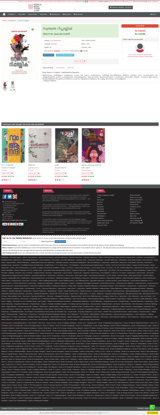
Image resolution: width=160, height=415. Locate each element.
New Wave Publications (38, 296)
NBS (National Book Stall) (133, 294)
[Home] (4, 14)
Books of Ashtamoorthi (43, 364)
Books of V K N (132, 328)
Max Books (29, 294)
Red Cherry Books (137, 304)
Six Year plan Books (70, 309)
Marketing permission (47, 241)
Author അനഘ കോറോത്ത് (133, 39)
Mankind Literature (86, 170)
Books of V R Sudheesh (68, 336)
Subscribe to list (60, 241)
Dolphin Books (102, 270)
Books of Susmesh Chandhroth (99, 333)
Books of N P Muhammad (60, 364)
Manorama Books (118, 291)
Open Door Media (145, 296)
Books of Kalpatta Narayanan (126, 385)
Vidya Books (45, 317)
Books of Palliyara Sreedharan (67, 323)
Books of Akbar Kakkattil (75, 328)
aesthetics (140, 257)
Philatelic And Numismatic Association (59, 301)
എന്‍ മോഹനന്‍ (33, 168)
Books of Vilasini (30, 346)
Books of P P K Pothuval (19, 372)
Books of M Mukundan (16, 325)
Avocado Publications (111, 260)
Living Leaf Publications (49, 288)
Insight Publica (5, 281)
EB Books (4, 273)
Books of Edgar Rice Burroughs (87, 359)
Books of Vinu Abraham (142, 393)
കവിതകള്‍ (11, 20)
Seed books (18, 309)
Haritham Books (148, 275)
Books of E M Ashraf (90, 398)
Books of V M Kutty (108, 388)
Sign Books (27, 309)
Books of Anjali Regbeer (21, 388)
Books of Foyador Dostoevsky (72, 398)
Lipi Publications (30, 288)
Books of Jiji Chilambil (108, 377)
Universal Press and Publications (123, 314)
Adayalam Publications (90, 257)
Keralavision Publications (59, 286)
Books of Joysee (148, 331)
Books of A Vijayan (133, 357)
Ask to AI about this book (65, 55)
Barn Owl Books (148, 260)
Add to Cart (78, 61)
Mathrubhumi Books (148, 291)
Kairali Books (32, 283)
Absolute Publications (75, 257)
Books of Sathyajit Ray (36, 372)
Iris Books (34, 281)
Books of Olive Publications (149, 351)
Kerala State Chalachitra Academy (40, 286)
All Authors (21, 1)
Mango (60, 291)
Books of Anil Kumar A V (18, 338)
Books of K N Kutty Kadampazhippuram (94, 367)
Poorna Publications (96, 301)
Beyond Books (11, 262)
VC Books (14, 317)
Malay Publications (116, 288)
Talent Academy (133, 312)
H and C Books (111, 275)
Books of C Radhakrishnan (84, 325)
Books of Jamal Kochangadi (55, 351)
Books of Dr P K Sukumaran (51, 336)
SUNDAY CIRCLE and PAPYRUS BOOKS (115, 312)
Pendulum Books (31, 301)
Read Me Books (126, 304)
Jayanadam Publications (97, 281)
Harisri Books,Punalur (135, 275)
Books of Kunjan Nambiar (151, 364)
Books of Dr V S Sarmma (143, 359)
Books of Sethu (153, 344)
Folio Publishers (105, 273)
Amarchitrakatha (149, 257)
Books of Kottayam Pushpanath (87, 331)
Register (149, 1)
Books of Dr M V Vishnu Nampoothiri (121, 362)
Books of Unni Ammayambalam (71, 388)
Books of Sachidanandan (69, 349)
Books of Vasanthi (146, 357)
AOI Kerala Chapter (15, 257)
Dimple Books (38, 270)
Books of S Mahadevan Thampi (90, 369)
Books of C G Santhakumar (77, 377)
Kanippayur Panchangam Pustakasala (87, 283)
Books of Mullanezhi (125, 369)
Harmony (4, 278)
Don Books (112, 270)
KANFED (72, 283)
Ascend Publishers (45, 260)
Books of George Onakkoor (52, 372)
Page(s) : (47, 47)
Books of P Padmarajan (84, 336)
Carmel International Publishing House (92, 265)
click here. (5, 250)
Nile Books (50, 296)
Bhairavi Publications (23, 262)
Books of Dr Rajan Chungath (36, 351)
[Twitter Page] (10, 198)
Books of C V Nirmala (87, 372)
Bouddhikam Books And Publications (32, 265)
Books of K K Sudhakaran (151, 333)
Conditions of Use (135, 207)
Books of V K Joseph (32, 375)
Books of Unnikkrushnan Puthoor (82, 354)
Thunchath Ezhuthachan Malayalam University (52, 314)
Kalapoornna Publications (45, 283)
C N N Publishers (74, 265)
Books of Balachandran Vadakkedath (29, 398)
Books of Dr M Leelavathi (101, 357)
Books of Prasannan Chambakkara (55, 380)
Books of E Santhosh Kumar (17, 359)
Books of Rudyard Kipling (108, 375)
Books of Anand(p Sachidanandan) (129, 338)
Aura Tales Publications (68, 260)
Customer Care (85, 1)
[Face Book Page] (4, 198)
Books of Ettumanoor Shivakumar (26, 328)
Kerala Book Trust (140, 283)
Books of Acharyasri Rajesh (33, 325)
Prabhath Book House (110, 301)
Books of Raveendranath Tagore (142, 325)
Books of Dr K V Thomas (13, 364)
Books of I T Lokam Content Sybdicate (58, 344)
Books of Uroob (46, 331)
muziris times (74, 294)
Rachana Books (95, 304)
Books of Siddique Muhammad (37, 369)
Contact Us (70, 1)
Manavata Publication (39, 291)
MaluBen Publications (15, 291)
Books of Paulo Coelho (52, 359)
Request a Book (62, 1)
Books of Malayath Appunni (115, 346)
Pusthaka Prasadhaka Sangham (57, 304)
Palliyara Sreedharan (65, 299)
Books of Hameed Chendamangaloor (45, 377)
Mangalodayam (52, 291)
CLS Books (33, 268)
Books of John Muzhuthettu (76, 395)
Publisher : (52, 40)
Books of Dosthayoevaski (35, 359)
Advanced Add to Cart (50, 1)
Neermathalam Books (14, 296)
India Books (85, 278)
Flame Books (95, 273)
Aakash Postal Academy (46, 257)
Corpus (63, 268)
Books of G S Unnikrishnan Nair (32, 393)
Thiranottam (33, 314)
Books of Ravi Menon (78, 344)
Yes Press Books (72, 319)
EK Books (18, 273)
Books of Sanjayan (145, 341)
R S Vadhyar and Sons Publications (79, 304)
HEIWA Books (25, 278)
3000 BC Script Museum (29, 257)
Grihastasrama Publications (97, 275)
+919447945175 (92, 1)
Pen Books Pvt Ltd (19, 301)
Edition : (85, 44)
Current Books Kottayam (82, 268)
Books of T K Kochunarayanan (52, 398)
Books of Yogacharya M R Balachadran (63, 390)
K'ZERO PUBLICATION (20, 283)
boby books (105, 262)
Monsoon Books (63, 294)
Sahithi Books (43, 306)
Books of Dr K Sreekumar (32, 331)
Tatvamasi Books (144, 312)
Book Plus (140, 262)
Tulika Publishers (95, 314)
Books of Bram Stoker (141, 362)
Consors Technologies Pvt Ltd (44, 408)
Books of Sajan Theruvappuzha (47, 367)
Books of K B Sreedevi (49, 338)
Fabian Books (57, 273)
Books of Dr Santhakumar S (27, 367)
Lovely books (81, 288)
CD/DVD (107, 265)
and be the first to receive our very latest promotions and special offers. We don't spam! (44, 238)
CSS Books (70, 268)
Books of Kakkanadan (132, 341)
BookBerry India (6, 265)
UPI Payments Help (135, 223)
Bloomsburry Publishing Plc (78, 262)
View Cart (100, 202)
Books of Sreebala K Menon (142, 375)
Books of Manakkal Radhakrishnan (146, 395)
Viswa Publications (133, 317)
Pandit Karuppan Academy (96, 299)
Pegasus (9, 301)
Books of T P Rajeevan (134, 364)
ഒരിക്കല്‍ (31, 165)
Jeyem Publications (124, 281)
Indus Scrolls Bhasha (149, 278)
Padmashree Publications (50, 299)
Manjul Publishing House (71, 291)
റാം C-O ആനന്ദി (7, 165)
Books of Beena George (14, 385)
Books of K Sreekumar (24, 380)
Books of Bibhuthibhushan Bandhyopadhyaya (35, 341)
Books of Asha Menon (139, 349)
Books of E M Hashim (72, 351)
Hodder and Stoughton (63, 278)
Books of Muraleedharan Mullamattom (91, 338)
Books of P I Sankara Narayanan (40, 388)
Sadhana (35, 306)
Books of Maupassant (119, 380)
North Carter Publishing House (92, 296)
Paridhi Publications (146, 299)
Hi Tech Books (50, 278)
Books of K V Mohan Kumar (100, 349)
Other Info (71, 68)
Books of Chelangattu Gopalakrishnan (13, 375)
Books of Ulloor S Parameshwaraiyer (146, 377)
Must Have (41, 323)
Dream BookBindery (139, 270)
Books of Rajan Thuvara (81, 362)
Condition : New (86, 47)
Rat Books (117, 304)
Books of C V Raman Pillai (41, 390)
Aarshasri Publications (61, 257)
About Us (132, 209)
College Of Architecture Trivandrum (48, 268)
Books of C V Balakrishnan (101, 336)
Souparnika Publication (118, 309)
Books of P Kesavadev (35, 357)
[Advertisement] (80, 106)
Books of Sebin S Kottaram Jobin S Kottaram (57, 357)
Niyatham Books (76, 296)
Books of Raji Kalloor (122, 388)
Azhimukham (123, 260)
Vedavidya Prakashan (34, 317)
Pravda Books (149, 301)
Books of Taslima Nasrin (83, 341)
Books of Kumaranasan (16, 331)
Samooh (97, 306)
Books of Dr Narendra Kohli (130, 351)
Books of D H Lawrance (25, 377)
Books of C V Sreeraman (37, 395)
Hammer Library (122, 275)
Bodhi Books (115, 262)
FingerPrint (86, 273)
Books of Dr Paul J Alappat (34, 362)
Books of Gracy (86, 385)
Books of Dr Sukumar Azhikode (10, 341)
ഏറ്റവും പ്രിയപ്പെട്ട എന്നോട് (91, 165)
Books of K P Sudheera (108, 393)
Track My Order (101, 214)
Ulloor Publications (106, 314)
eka (24, 273)
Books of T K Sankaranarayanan (56, 395)
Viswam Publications (146, 317)
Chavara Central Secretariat (140, 265)
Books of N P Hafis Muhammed (118, 382)
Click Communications (22, 268)
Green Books (69, 275)
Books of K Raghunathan (106, 359)
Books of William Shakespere (139, 354)
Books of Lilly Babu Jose (68, 393)
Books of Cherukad (66, 362)
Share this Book (48, 55)
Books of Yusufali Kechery (9, 354)
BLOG (154, 14)
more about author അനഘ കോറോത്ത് (140, 56)
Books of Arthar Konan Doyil (138, 382)
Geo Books (150, 273)
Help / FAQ (133, 216)
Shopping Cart (128, 1)
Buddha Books (49, 265)
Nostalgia (105, 296)
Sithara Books (58, 309)
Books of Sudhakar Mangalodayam (66, 333)
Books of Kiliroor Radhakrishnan (120, 325)
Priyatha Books (35, 304)
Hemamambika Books (37, 278)
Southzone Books (131, 309)
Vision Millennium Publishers (118, 317)
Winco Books (33, 319)
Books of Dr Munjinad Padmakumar (70, 367)
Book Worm (148, 262)
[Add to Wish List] (84, 61)
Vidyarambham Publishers (58, 317)
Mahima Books (104, 288)
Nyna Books (123, 296)
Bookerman (16, 265)
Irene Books (26, 281)
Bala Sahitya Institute (134, 260)
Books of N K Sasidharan (63, 354)
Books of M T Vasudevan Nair (87, 323)
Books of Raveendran (98, 341)
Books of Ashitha (143, 328)
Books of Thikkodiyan (126, 398)
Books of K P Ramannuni (118, 357)
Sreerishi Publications (145, 309)
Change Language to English (105, 195)
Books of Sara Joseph (117, 336)
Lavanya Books (142, 286)
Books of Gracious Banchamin (53, 385)
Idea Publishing (76, 278)
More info (105, 413)
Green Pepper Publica (81, 275)
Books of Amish (110, 385)
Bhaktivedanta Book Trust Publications (43, 262)
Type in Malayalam (135, 220)
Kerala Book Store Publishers (125, 283)
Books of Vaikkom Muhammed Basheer (136, 323)
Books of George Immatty (125, 393)
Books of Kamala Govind (46, 354)
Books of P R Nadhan (152, 380)
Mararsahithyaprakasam (133, 291)
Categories (11, 14)
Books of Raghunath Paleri (23, 349)
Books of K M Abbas (92, 375)
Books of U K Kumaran (98, 346)
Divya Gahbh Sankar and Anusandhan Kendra (57, 270)
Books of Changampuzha (121, 344)
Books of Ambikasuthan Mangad (38, 401)
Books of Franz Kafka (87, 351)
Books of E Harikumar (112, 395)
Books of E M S (100, 351)
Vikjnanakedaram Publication (90, 317)
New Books (43, 14)
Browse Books (32, 14)
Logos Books (71, 288)
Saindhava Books (89, 306)
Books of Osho (51, 323)
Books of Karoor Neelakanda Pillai (80, 364)
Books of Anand (63, 375)
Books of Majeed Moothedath (125, 359)
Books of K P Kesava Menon (119, 333)
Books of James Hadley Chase (21, 344)
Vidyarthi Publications (74, 317)
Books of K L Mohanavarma (95, 395)
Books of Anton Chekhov (133, 346)
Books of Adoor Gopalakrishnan (82, 357)
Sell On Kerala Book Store (105, 220)
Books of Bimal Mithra (89, 380)
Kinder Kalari (72, 286)
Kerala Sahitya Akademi (21, 286)
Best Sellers (21, 14)
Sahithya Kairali (53, 306)
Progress (44, 304)
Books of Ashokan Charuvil (149, 338)
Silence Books (48, 309)
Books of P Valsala (89, 328)
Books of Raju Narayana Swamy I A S (64, 331)
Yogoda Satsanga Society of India (89, 319)
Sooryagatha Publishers (93, 309)
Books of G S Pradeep (73, 380)
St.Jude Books (72, 312)
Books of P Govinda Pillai (110, 369)
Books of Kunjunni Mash (51, 393)
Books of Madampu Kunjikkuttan (121, 349)
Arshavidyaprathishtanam (30, 260)
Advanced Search (38, 1)
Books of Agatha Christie (134, 331)
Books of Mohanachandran (17, 351)
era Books (29, 273)
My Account (79, 14)
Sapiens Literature (126, 306)
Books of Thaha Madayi (77, 375)
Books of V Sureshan (42, 382)
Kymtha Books (131, 286)
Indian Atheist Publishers (114, 278)
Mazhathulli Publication (41, 294)
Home (4, 20)
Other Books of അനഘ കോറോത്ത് (140, 55)
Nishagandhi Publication (62, 296)
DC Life (116, 268)
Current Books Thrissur (98, 268)
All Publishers (28, 1)
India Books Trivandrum (98, 278)
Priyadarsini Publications (21, 304)
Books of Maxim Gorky (103, 372)
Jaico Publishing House (82, 281)
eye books (49, 273)
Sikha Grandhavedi (37, 309)
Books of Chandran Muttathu (91, 388)
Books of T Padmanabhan (138, 344)
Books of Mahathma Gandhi (125, 377)
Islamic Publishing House (66, 281)
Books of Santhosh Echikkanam (108, 398)
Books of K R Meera (111, 338)
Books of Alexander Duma (51, 362)
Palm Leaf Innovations (80, 299)
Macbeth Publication (92, 288)
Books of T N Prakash (113, 351)
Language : (50, 44)
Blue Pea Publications (94, 262)
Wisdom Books (43, 319)
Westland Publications (21, 319)
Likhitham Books (19, 288)
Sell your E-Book (102, 225)
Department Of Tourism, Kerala (144, 268)
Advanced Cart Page (136, 197)
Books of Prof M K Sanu (149, 346)
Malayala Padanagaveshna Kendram (134, 288)
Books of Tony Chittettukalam (134, 367)
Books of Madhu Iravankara (19, 395)
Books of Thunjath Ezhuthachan (68, 338)
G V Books (123, 273)
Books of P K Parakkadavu (120, 354)
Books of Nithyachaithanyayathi (12, 336)
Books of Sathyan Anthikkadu (59, 382)
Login (156, 1)
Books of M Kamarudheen (72, 385)
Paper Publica (121, 299)
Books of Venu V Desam (116, 367)
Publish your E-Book (103, 223)
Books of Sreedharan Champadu (86, 390)
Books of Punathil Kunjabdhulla (65, 325)
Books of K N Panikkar (94, 377)
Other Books (24, 299)
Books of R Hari (62, 377)
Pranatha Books (124, 301)
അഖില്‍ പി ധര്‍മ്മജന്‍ (8, 168)
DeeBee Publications (126, 268)
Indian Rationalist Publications (132, 278)
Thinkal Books (23, 314)
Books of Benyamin (104, 331)
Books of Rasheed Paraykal (22, 390)
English (112, 1)
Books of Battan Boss (47, 333)
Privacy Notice (134, 204)
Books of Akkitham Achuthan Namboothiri (99, 344)
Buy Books (67, 14)
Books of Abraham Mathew (144, 385)
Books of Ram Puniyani (127, 395)
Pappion (129, 299)
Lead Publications (6, 288)
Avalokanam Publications (95, 260)
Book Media (132, 262)
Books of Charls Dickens (10, 367)
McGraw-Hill (53, 294)
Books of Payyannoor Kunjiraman (64, 346)
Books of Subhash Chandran (32, 336)
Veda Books (22, 317)
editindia (11, 273)
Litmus (38, 288)
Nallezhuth (100, 294)
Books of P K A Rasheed (9, 398)
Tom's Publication (72, 314)
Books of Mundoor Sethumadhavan (128, 390)
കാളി (56, 165)
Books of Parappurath (83, 346)
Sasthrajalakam (137, 306)
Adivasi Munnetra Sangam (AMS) (125, 257)
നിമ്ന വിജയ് (85, 168)
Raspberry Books (107, 304)
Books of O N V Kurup (59, 328)
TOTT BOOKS (84, 314)
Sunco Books (98, 312)
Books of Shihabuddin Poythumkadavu (62, 341)
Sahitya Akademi (65, 306)
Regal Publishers (12, 306)
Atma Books (55, 260)
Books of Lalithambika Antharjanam (88, 393)
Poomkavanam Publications (80, 301)
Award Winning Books (20, 323)
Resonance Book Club (24, 306)
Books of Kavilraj (38, 380)
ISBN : (88, 40)
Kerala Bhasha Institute (107, 283)
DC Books (4, 170)
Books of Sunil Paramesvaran (28, 354)
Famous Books (67, 273)
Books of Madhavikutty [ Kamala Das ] (110, 323)
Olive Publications (133, 296)
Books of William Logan (104, 380)
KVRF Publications (120, 286)
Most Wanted (32, 323)
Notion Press (114, 296)
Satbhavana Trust (149, 306)
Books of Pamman (102, 328)
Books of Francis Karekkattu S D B (28, 333)
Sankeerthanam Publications (110, 306)
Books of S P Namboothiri (136, 380)
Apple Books (17, 260)
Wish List (118, 1)
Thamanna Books (12, 314)
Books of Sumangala (38, 344)
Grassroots (60, 275)
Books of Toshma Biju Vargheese (102, 364)
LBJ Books (152, 286)
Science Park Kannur (7, 309)
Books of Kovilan (83, 333)
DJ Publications (92, 270)
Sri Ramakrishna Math (16, 312)
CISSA (12, 268)
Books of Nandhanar (119, 364)
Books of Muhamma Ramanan (99, 362)
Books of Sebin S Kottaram (70, 369)
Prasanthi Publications (137, 301)
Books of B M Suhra (7, 349)
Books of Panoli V (38, 349)
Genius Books (141, 273)
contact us (99, 248)
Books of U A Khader (135, 333)
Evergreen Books (39, 273)
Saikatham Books (76, 306)
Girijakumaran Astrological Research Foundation (15, 275)
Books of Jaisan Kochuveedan (120, 372)
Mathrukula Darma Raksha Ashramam (12, 294)
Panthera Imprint (110, 299)
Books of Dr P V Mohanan (69, 359)
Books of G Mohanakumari (16, 362)
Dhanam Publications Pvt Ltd (23, 270)
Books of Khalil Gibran (44, 328)
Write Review (60, 68)
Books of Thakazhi (48, 325)
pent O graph (42, 301)
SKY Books (81, 309)
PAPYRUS (136, 299)
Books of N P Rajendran (137, 388)
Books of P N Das (84, 349)
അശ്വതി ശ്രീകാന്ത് (60, 168)
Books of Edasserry (98, 385)
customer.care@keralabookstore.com (15, 220)
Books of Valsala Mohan (8, 380)
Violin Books (104, 317)
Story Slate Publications (85, 312)
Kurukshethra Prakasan (107, 286)
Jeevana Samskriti (111, 281)
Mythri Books (84, 294)
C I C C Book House (61, 265)
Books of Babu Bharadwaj (142, 369)
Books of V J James (54, 369)
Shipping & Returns (135, 202)
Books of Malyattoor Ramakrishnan (12, 346)
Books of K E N (55, 388)
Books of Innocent (152, 388)
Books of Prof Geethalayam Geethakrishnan (144, 372)
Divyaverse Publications (79, 270)
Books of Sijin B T (7, 390)
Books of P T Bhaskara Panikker (98, 382)
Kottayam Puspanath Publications (88, 286)
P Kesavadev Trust (35, 299)
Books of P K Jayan (16, 393)
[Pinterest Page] (15, 198)
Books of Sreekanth (29, 364)
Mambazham (27, 291)
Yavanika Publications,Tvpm (57, 319)
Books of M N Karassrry (53, 349)
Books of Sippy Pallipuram (101, 325)
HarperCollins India (14, 278)
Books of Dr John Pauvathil (48, 375)
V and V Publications (141, 314)
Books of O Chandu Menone (25, 382)
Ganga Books (131, 273)
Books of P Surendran (34, 338)
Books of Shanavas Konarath (17, 369)
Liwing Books (62, 288)
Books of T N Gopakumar (44, 346)
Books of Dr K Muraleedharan (18, 401)
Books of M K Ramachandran (71, 372)
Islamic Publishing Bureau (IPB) (48, 281)
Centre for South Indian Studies (121, 265)
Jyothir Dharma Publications (139, 281)
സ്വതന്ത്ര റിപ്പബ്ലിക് (57, 29)
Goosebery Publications (39, 275)
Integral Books (16, 281)
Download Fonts (135, 218)
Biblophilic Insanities (62, 262)
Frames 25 (115, 273)
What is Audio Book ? (136, 200)
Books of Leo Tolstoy (118, 331)
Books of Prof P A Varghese (115, 341)
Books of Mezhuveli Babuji (118, 328)
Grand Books (52, 275)
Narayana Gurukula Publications (114, 294)
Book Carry (123, 262)
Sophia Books (105, 309)
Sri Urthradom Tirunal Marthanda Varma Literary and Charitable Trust (46, 312)
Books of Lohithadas (8, 382)
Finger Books (78, 273)
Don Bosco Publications (124, 270)
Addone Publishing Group (106, 257)
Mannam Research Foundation (102, 291)
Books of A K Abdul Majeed (106, 390)
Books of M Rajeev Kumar (143, 398)
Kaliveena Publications (61, 283)
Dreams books (151, 270)
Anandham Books (6, 260)
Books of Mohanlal (21, 357)
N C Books (92, 294)
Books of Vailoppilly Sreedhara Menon (137, 336)
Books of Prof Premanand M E (33, 385)
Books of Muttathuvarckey (102, 354)
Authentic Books (81, 260)
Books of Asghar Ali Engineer (78, 382)
